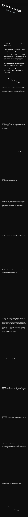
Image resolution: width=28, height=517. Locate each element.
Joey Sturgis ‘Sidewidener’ (6, 443)
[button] (25, 1)
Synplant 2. (3, 206)
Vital (2, 201)
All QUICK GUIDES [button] (13, 508)
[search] (22, 1)
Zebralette (3, 123)
